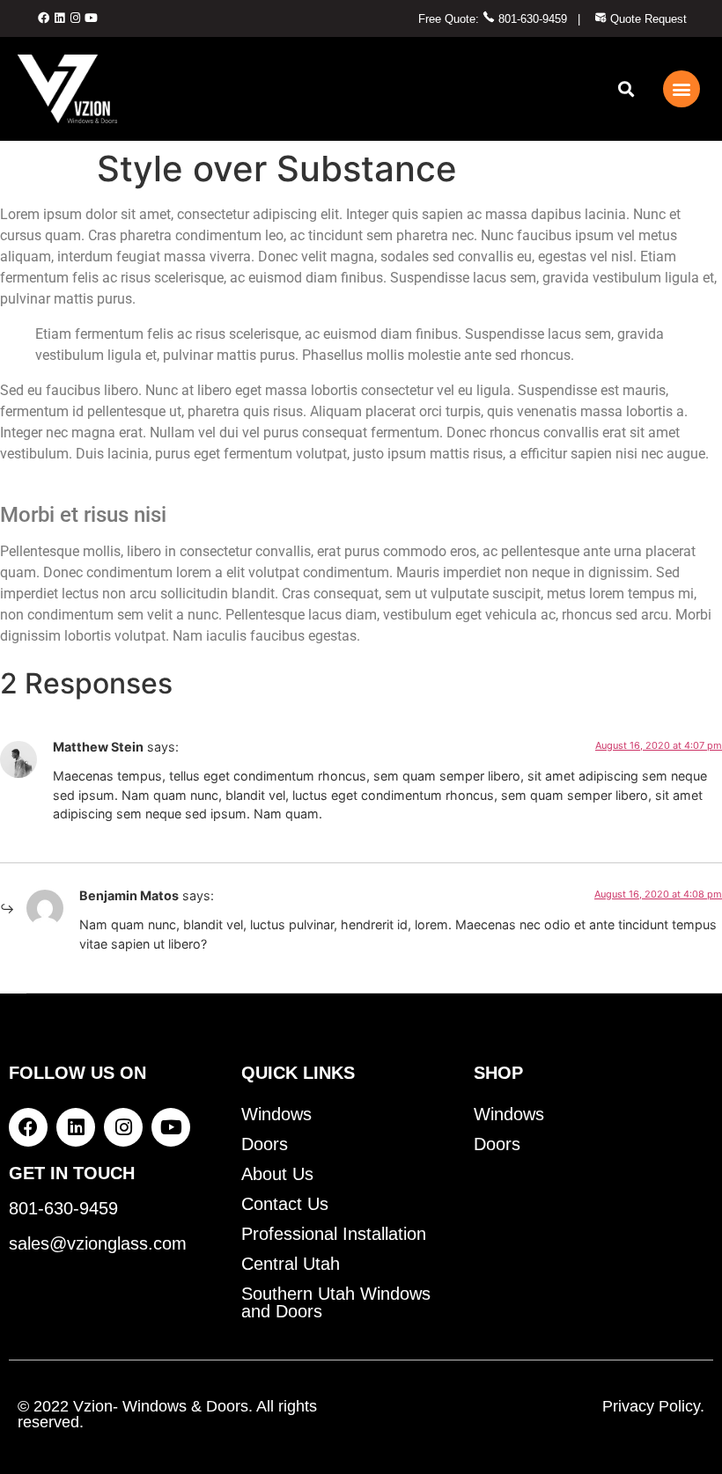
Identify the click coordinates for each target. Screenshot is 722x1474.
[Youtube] (91, 18)
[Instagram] (75, 18)
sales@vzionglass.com (98, 1243)
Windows (276, 1114)
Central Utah (290, 1263)
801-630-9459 (531, 19)
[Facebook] (43, 18)
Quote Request (647, 19)
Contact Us (284, 1204)
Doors (264, 1144)
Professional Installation (333, 1233)
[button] (625, 88)
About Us (277, 1174)
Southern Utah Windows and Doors (336, 1302)
